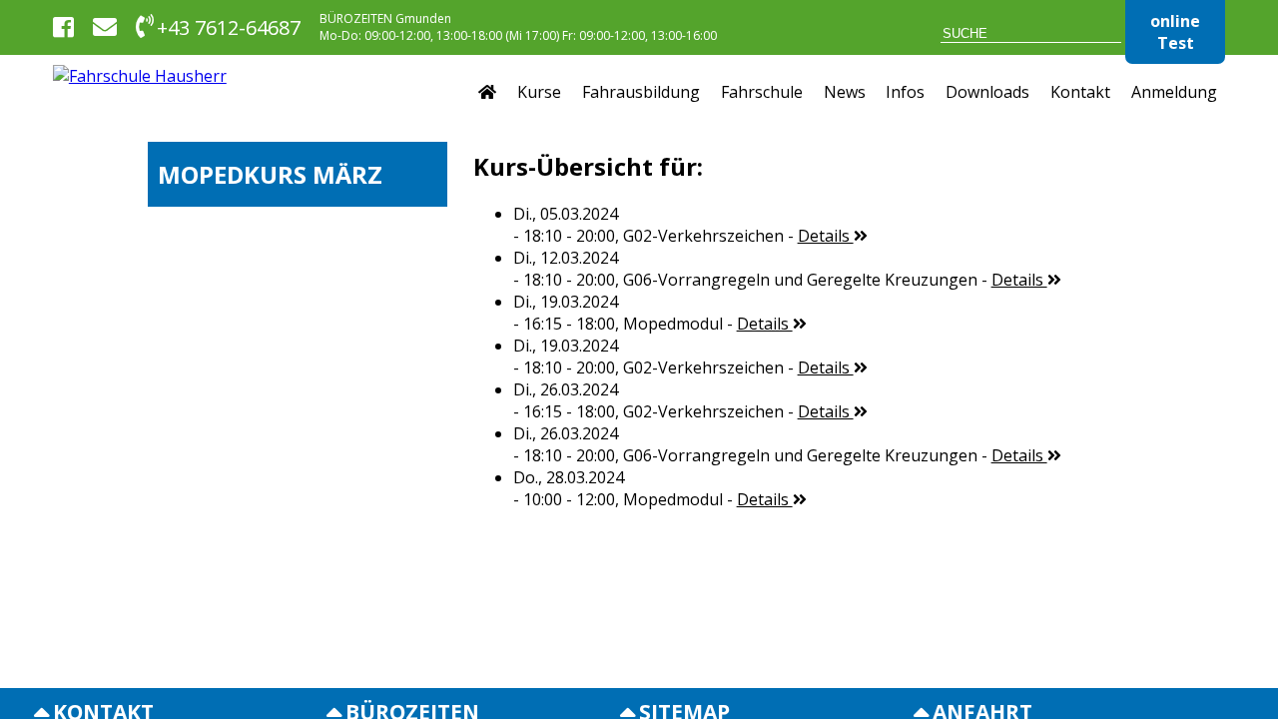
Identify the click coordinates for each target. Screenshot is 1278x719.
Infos (905, 92)
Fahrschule (762, 92)
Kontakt (1080, 92)
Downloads (987, 92)
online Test (1175, 32)
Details (826, 236)
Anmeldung (1174, 92)
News (845, 92)
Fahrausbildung (641, 92)
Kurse (539, 92)
